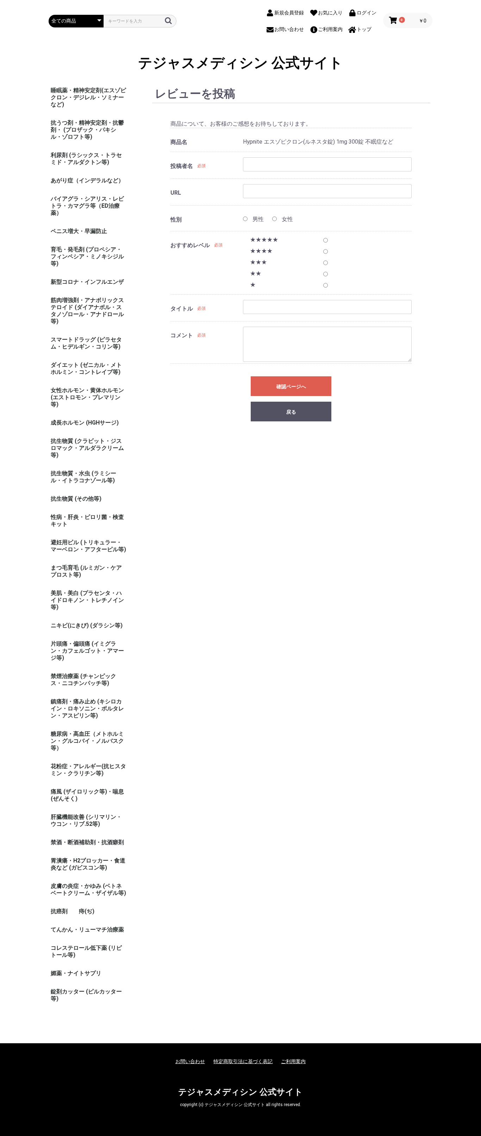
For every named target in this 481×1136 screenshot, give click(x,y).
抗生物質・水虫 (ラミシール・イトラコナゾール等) (83, 477)
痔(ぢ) (86, 911)
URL (175, 192)
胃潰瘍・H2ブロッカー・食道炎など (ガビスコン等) (88, 864)
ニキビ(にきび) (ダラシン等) (87, 625)
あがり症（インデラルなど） (87, 180)
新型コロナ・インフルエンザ (87, 281)
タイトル (181, 308)
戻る (291, 412)
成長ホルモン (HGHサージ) (85, 422)
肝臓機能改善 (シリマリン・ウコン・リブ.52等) (86, 820)
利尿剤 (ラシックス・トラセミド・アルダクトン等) (86, 158)
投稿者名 (181, 166)
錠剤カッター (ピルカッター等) (86, 995)
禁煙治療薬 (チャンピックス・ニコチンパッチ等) (83, 679)
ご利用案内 (293, 1061)
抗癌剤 (59, 911)
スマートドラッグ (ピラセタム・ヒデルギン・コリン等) (86, 343)
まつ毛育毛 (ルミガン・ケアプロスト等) (86, 571)
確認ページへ (291, 386)
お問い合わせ (190, 1061)
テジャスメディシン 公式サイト (240, 63)
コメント (181, 335)
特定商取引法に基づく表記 (243, 1061)
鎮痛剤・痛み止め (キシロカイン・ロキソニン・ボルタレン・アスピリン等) (87, 708)
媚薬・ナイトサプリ (76, 973)
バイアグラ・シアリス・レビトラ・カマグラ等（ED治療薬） (87, 205)
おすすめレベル (190, 245)
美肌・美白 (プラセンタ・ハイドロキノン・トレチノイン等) (87, 600)
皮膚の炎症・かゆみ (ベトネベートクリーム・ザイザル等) (88, 889)
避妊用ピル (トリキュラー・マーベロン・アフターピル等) (88, 546)
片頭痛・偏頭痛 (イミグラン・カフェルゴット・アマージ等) (87, 650)
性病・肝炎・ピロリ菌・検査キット (87, 520)
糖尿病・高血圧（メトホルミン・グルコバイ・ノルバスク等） (87, 740)
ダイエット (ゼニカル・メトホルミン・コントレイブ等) (86, 368)
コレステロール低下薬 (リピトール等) (86, 951)
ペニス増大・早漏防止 (79, 231)
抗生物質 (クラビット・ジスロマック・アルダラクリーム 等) (87, 448)
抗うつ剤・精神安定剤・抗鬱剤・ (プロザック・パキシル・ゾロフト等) (87, 129)
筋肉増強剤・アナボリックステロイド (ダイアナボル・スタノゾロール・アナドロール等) (87, 311)
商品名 (178, 142)
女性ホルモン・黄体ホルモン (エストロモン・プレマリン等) (87, 397)
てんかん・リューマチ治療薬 (87, 929)
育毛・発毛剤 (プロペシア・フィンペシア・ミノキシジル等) (87, 256)
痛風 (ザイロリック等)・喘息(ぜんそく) (87, 795)
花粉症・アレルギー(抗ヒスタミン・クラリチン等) (88, 770)
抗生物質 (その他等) (76, 498)
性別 (176, 219)
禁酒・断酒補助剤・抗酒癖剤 (87, 842)
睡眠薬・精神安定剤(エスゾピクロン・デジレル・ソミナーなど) (88, 97)
